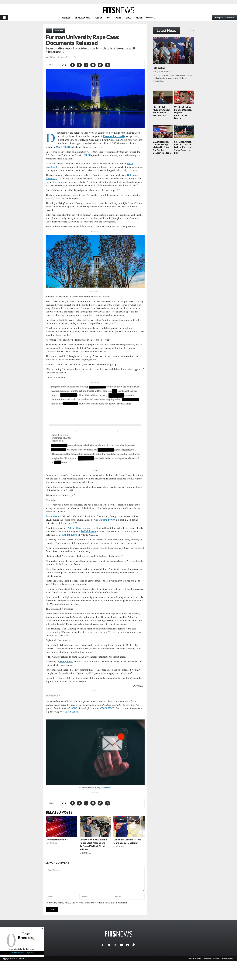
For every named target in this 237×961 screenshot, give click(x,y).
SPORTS (118, 17)
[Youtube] (123, 945)
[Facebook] (105, 945)
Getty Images (96, 291)
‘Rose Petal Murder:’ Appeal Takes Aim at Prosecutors (161, 111)
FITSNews (53, 57)
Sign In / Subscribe (225, 17)
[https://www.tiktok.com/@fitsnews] (133, 945)
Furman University (114, 136)
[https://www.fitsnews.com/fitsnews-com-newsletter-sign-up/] (95, 752)
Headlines (59, 31)
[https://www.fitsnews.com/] (118, 10)
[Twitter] (111, 945)
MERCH (139, 17)
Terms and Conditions (211, 959)
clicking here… (106, 787)
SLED (88, 155)
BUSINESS (65, 17)
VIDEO (128, 17)
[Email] (129, 945)
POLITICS (98, 17)
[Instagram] (117, 945)
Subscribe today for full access (21, 948)
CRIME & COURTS (82, 17)
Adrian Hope (74, 528)
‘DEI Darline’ (159, 68)
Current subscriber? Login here (22, 952)
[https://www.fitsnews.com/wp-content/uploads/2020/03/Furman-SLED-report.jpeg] (95, 426)
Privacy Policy (227, 959)
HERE (73, 708)
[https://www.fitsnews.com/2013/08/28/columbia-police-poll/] (61, 826)
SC (108, 17)
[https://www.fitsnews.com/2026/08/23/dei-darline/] (173, 50)
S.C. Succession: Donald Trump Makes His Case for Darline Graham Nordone (162, 147)
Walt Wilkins (64, 147)
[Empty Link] (191, 31)
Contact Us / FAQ (194, 959)
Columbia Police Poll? (57, 839)
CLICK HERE (107, 708)
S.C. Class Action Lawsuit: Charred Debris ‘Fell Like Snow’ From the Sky (183, 147)
